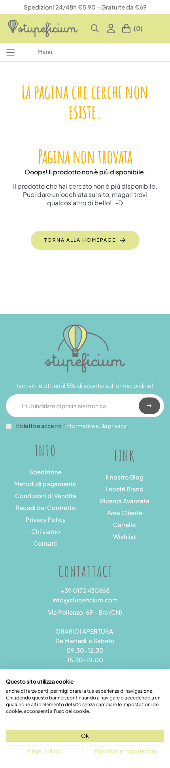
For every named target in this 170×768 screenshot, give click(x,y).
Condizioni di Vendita (45, 495)
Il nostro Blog (125, 477)
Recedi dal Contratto (45, 507)
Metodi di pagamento (45, 483)
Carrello (124, 524)
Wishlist (124, 536)
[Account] (112, 28)
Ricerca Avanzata (124, 500)
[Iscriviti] (149, 405)
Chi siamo (45, 531)
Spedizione (45, 472)
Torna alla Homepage (80, 240)
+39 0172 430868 (85, 590)
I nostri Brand (125, 489)
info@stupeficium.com (85, 600)
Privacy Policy (46, 519)
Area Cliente (124, 512)
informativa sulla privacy (96, 425)
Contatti (45, 543)
